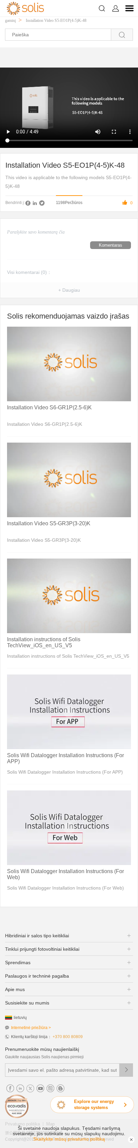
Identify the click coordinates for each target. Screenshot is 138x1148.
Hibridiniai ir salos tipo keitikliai (37, 935)
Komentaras (110, 245)
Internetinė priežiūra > (31, 1027)
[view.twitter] (42, 203)
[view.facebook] (28, 203)
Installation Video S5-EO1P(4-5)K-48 (56, 20)
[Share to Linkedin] (35, 203)
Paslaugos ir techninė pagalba (37, 976)
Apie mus (15, 989)
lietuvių (20, 1017)
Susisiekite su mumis (27, 1003)
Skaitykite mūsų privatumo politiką (69, 1139)
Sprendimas (17, 962)
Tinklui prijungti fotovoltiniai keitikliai (42, 949)
